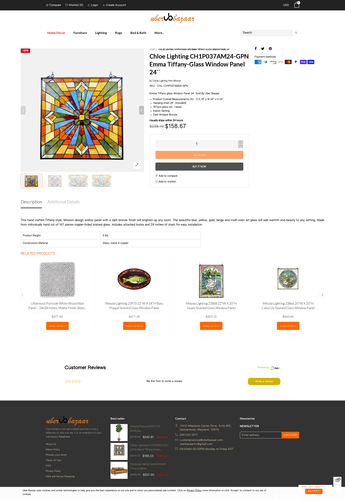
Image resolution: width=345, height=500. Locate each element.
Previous (22, 295)
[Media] (137, 165)
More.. (159, 33)
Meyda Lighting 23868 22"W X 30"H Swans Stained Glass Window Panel (211, 305)
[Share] (256, 49)
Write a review (264, 381)
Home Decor (56, 33)
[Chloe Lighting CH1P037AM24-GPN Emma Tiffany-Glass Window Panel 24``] (82, 110)
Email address (250, 435)
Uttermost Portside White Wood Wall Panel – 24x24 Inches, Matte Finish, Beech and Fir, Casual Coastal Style (57, 305)
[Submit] (296, 33)
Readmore (64, 437)
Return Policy (53, 449)
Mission (177, 81)
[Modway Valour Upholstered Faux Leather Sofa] (119, 470)
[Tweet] (262, 49)
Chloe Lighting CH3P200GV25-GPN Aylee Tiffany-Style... (149, 447)
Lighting (101, 33)
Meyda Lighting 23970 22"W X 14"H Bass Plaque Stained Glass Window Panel (134, 305)
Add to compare (168, 176)
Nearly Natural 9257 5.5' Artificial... (145, 428)
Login (94, 5)
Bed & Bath (138, 33)
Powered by (263, 368)
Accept (314, 491)
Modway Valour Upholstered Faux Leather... (147, 466)
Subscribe (290, 435)
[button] (23, 110)
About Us (51, 444)
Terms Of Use (53, 460)
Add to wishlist (167, 181)
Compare (55, 5)
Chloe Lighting (160, 81)
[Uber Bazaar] (172, 17)
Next (322, 295)
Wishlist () (76, 5)
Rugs (118, 33)
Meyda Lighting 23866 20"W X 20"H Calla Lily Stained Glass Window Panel (288, 305)
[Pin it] (270, 49)
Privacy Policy (53, 471)
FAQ (48, 466)
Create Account (116, 5)
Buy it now (199, 167)
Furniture (80, 33)
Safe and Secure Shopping (60, 476)
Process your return (56, 455)
